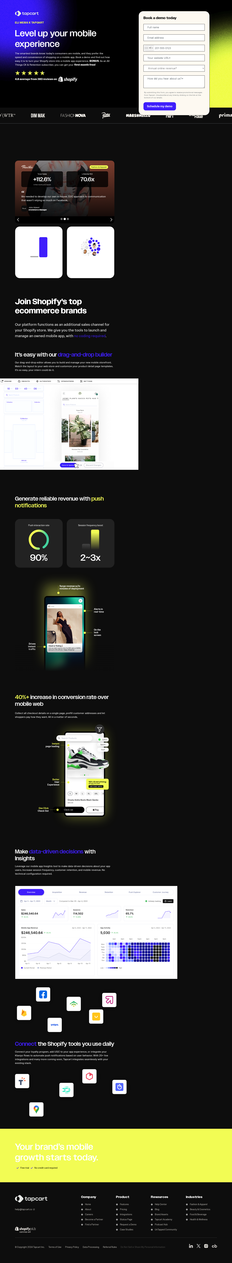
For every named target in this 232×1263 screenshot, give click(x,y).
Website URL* (151, 55)
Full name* (150, 24)
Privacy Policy (72, 1247)
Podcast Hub (161, 1224)
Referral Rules (110, 1247)
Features (124, 1204)
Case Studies (126, 1229)
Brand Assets (161, 1214)
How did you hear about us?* (157, 76)
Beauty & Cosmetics (200, 1209)
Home (88, 1204)
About (88, 1209)
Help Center (161, 1204)
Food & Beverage (198, 1214)
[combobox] (149, 48)
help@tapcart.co (23, 1209)
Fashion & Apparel (198, 1204)
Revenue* (150, 65)
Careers (89, 1214)
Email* (148, 35)
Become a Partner (94, 1219)
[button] (18, 219)
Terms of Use (54, 1247)
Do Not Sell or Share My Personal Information (143, 1247)
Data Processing (91, 1247)
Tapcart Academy (163, 1219)
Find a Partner (92, 1224)
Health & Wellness (199, 1219)
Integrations (126, 1214)
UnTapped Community (166, 1229)
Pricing (123, 1209)
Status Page (126, 1219)
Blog (157, 1209)
